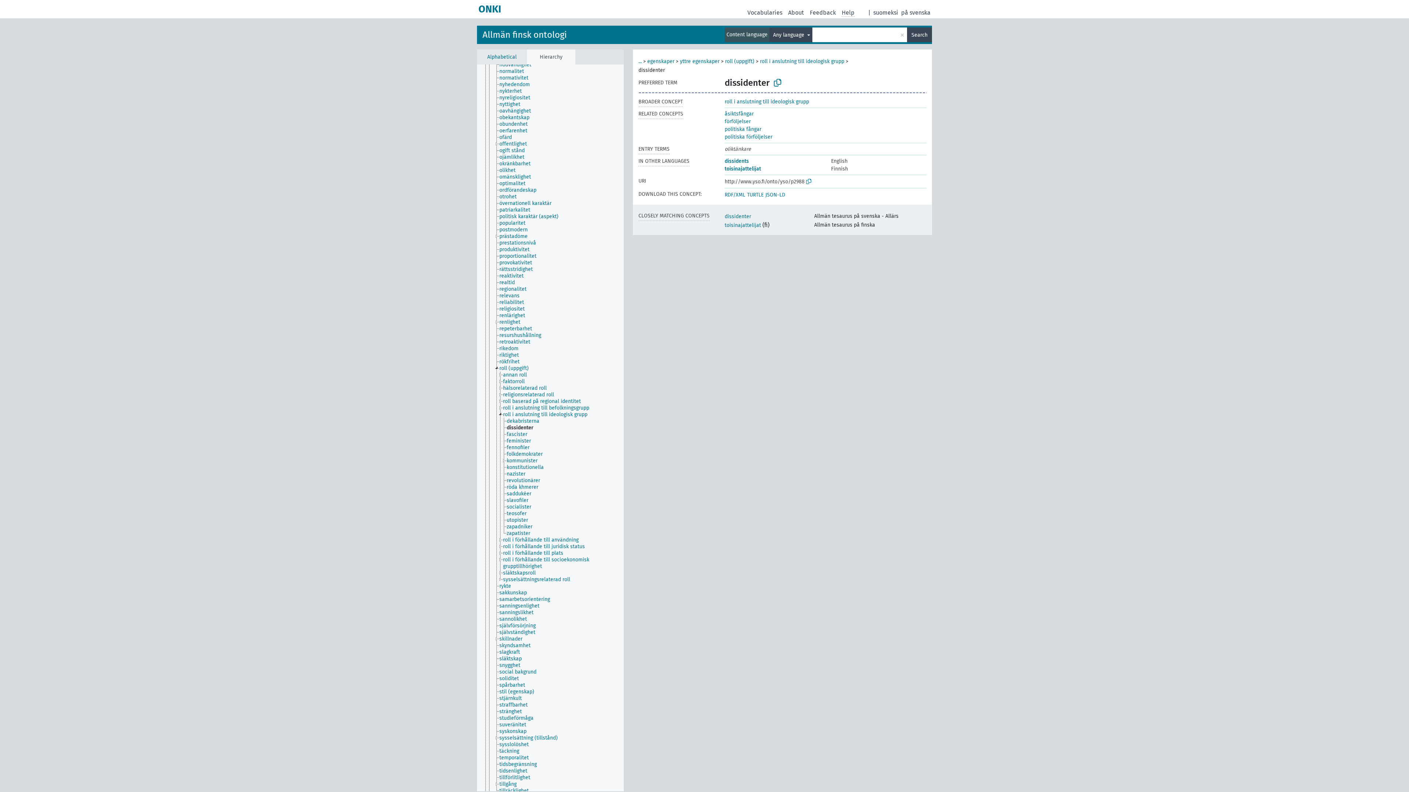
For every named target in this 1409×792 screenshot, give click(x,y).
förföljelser (738, 121)
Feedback (823, 12)
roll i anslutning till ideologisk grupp (802, 61)
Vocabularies (764, 12)
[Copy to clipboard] (777, 82)
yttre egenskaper (700, 61)
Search (919, 35)
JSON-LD (775, 195)
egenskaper (660, 61)
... (640, 61)
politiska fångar (743, 129)
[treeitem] (518, 65)
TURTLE (755, 195)
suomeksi (885, 12)
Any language (789, 35)
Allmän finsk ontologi (525, 35)
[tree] (550, 428)
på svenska (916, 12)
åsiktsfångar (739, 114)
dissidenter (738, 216)
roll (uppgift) (739, 61)
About (796, 12)
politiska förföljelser (748, 137)
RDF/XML (735, 195)
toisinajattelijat (743, 169)
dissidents (737, 161)
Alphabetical (502, 57)
